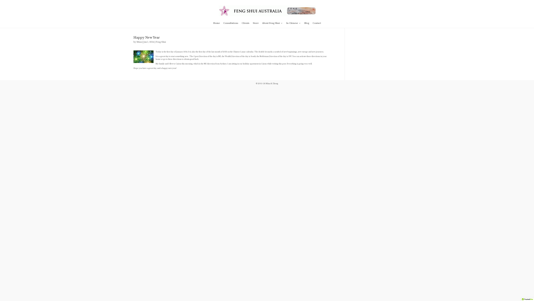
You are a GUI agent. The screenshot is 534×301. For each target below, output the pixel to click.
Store (256, 23)
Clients (245, 23)
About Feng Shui (271, 23)
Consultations (230, 23)
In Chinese (292, 23)
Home (216, 23)
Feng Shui (161, 42)
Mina (139, 42)
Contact (317, 23)
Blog (306, 23)
